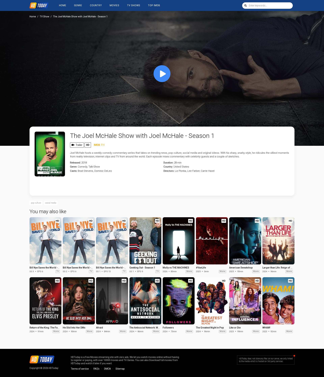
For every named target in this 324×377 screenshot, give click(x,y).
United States (181, 166)
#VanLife (201, 267)
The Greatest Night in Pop (210, 327)
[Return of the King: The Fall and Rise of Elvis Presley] (45, 300)
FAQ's (96, 368)
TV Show (44, 16)
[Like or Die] (245, 300)
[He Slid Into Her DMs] (79, 300)
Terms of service (80, 368)
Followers (168, 327)
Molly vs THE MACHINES (176, 267)
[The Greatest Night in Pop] (212, 300)
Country (96, 5)
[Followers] (179, 300)
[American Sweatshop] (245, 240)
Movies (114, 5)
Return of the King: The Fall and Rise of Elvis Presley (58, 327)
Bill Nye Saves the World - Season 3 (49, 267)
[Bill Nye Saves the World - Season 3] (45, 240)
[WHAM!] (278, 300)
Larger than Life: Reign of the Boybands (284, 267)
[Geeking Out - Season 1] (145, 240)
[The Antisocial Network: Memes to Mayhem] (145, 300)
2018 (84, 162)
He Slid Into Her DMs (74, 327)
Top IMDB (154, 5)
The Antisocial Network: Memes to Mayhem (153, 327)
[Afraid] (112, 300)
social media (50, 203)
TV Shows (133, 5)
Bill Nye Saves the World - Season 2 (82, 267)
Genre (78, 5)
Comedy (82, 166)
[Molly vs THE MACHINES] (179, 240)
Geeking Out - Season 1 (142, 267)
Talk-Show (94, 166)
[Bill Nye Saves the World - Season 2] (79, 240)
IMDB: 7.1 (99, 145)
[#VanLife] (212, 240)
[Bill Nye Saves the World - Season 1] (112, 240)
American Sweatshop (241, 267)
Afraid (99, 327)
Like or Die (235, 327)
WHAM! (266, 327)
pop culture (36, 203)
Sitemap (120, 368)
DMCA (107, 368)
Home (62, 5)
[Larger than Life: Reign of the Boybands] (278, 240)
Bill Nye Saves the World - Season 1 (115, 267)
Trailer (79, 145)
